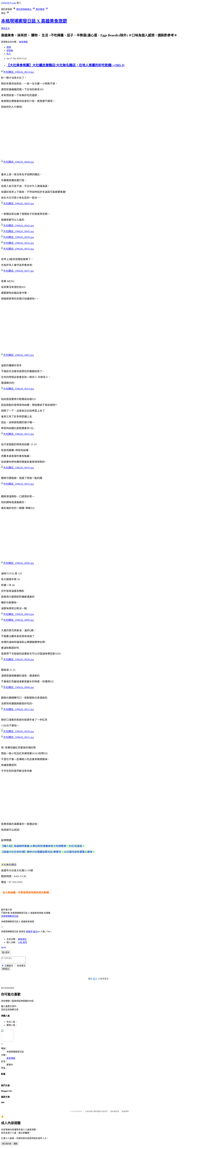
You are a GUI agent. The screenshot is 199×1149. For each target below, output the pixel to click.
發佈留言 (5, 969)
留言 (35, 931)
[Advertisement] (99, 134)
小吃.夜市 (22, 942)
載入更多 (5, 952)
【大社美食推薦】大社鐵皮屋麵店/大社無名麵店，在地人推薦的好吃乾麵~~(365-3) (65, 65)
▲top (3, 947)
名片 (8, 54)
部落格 (9, 50)
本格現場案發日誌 (9, 916)
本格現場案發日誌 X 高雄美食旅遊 (34, 21)
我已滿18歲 (6, 1144)
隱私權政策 (114, 1111)
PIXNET (79, 1111)
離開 (15, 1144)
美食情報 (23, 42)
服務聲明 (125, 1111)
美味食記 (22, 939)
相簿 (8, 47)
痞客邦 (29, 931)
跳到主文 (5, 28)
